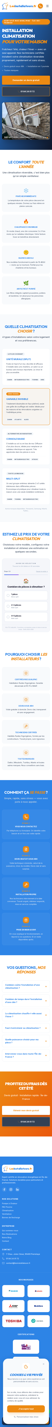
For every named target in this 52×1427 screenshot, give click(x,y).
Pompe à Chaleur (9, 1203)
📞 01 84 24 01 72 (26, 91)
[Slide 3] (47, 137)
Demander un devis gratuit (26, 80)
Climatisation (8, 1210)
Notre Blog (6, 1237)
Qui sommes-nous (10, 1230)
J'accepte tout (26, 1409)
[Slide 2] (45, 137)
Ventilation (7, 1214)
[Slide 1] (43, 137)
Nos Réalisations (9, 1234)
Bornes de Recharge (11, 1217)
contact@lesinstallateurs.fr (18, 1263)
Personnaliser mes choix (27, 1417)
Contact (5, 1241)
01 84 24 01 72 (12, 1259)
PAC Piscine (7, 1207)
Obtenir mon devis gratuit (26, 1110)
